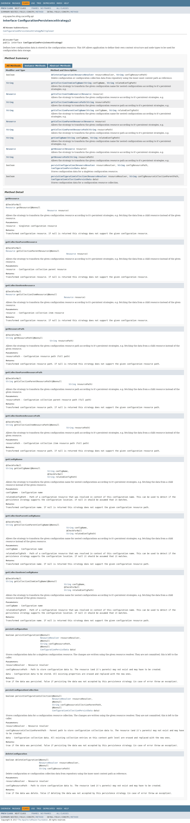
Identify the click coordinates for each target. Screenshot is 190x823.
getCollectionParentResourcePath (69, 129)
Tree (39, 3)
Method (39, 12)
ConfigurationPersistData (65, 168)
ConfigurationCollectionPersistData (71, 179)
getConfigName (58, 138)
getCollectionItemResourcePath (68, 102)
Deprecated (49, 3)
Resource (11, 94)
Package (16, 3)
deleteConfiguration (62, 75)
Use (33, 3)
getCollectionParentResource (67, 121)
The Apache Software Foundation (33, 820)
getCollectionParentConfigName (68, 110)
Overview (5, 3)
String (120, 75)
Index (59, 3)
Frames (35, 8)
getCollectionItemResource (66, 94)
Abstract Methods (60, 66)
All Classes (63, 8)
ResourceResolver (84, 75)
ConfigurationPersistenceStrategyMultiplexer (28, 31)
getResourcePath (60, 157)
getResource (57, 149)
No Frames (46, 8)
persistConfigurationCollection (69, 176)
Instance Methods (35, 66)
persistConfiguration (63, 165)
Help (66, 3)
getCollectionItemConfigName (67, 83)
